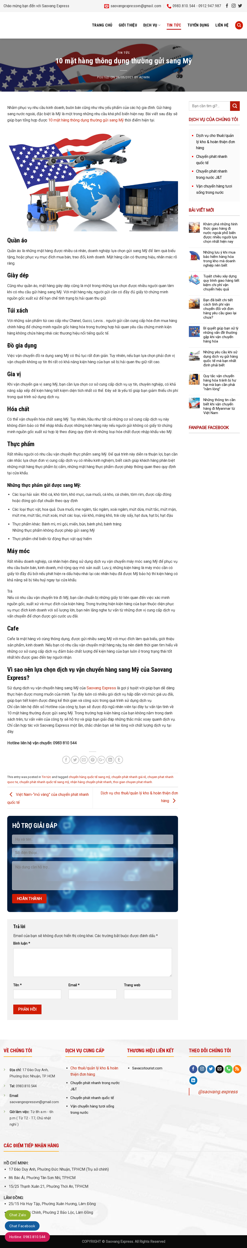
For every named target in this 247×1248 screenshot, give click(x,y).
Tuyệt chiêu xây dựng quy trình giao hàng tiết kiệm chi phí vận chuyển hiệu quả (221, 282)
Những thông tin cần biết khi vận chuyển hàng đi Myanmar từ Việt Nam (219, 406)
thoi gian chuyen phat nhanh (132, 782)
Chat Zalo (17, 1215)
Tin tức (174, 25)
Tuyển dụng (198, 25)
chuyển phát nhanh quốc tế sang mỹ (44, 782)
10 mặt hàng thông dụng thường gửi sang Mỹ (86, 120)
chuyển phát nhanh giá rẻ (128, 777)
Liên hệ (221, 25)
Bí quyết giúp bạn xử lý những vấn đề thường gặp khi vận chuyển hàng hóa (220, 334)
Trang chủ (102, 25)
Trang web (132, 985)
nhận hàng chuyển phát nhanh (91, 782)
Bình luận (21, 943)
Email (74, 985)
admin (144, 77)
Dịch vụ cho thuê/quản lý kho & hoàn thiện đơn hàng (215, 141)
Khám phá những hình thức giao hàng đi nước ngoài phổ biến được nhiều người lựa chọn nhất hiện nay (220, 233)
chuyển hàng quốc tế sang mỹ (89, 777)
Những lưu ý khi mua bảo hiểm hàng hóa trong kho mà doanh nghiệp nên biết (219, 259)
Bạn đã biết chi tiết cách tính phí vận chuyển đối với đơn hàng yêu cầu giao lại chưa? (219, 309)
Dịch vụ (150, 25)
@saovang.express (218, 1091)
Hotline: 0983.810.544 (27, 1237)
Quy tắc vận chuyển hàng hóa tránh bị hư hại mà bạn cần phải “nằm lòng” (219, 382)
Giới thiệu (128, 25)
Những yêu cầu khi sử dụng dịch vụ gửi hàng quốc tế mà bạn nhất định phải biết (220, 358)
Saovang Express (101, 688)
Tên (17, 985)
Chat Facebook (22, 1226)
